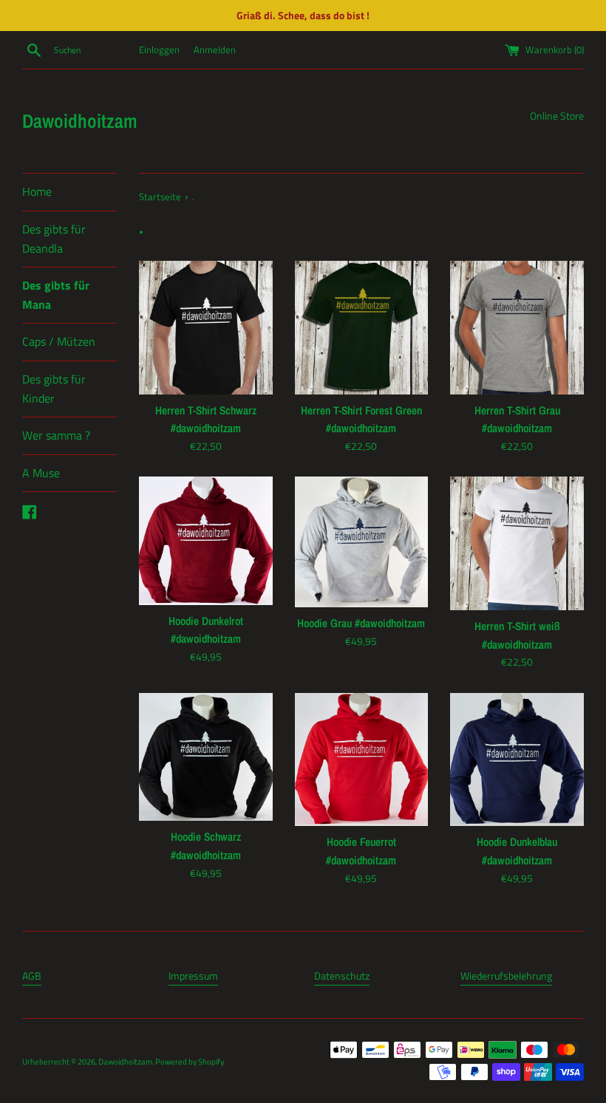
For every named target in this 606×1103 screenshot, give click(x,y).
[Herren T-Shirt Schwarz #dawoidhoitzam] (206, 328)
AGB (31, 975)
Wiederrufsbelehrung (506, 975)
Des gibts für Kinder (54, 388)
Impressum (193, 975)
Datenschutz (342, 975)
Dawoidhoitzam (79, 121)
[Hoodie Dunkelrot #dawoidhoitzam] (206, 540)
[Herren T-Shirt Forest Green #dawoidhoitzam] (362, 328)
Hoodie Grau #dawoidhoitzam (361, 623)
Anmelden (215, 50)
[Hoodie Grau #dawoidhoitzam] (362, 542)
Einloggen (159, 50)
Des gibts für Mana (55, 294)
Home (37, 191)
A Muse (41, 473)
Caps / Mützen (58, 341)
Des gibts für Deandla (54, 238)
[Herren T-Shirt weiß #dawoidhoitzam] (517, 543)
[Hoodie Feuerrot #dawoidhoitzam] (362, 760)
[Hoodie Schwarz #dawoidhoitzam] (206, 757)
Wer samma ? (56, 435)
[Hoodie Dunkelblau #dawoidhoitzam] (517, 760)
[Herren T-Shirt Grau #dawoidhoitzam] (517, 328)
